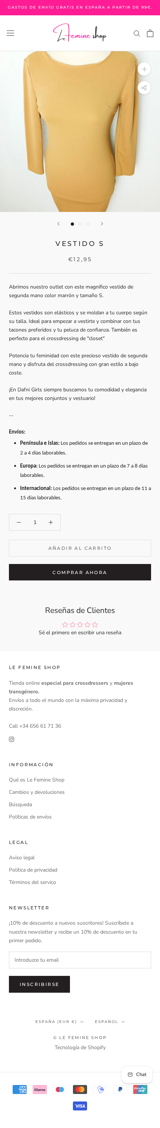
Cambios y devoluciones (37, 792)
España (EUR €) (56, 1021)
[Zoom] (144, 68)
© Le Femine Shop (80, 1037)
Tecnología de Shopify (80, 1047)
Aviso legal (22, 857)
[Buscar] (137, 33)
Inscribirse (39, 984)
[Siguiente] (102, 223)
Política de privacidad (33, 869)
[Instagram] (11, 738)
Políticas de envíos (30, 816)
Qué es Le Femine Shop (36, 779)
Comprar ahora (79, 572)
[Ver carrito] (150, 33)
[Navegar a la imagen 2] (80, 224)
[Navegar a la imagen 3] (88, 224)
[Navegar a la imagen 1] (72, 224)
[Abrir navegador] (10, 33)
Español (106, 1021)
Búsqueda (20, 804)
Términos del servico (32, 882)
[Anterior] (58, 223)
